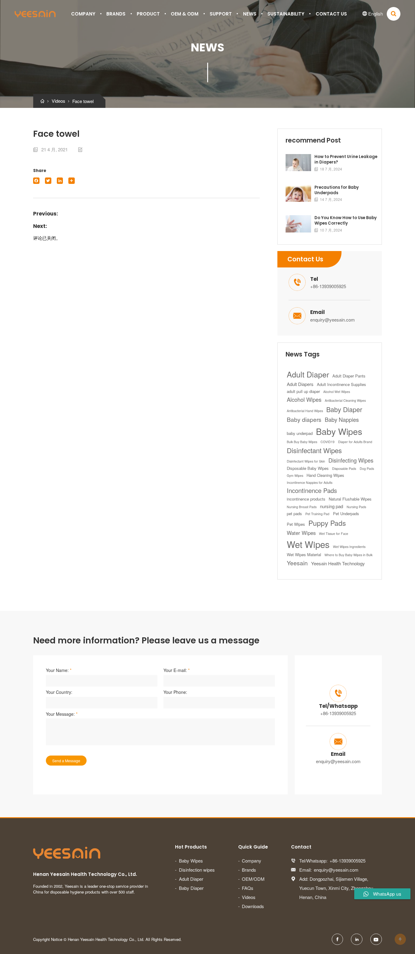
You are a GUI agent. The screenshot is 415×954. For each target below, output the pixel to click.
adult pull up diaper (303, 391)
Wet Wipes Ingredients (349, 546)
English (372, 13)
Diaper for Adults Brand (355, 441)
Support (221, 14)
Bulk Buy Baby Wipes (302, 441)
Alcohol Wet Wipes (336, 391)
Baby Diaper (344, 409)
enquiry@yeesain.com (332, 319)
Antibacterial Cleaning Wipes (345, 400)
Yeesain (297, 563)
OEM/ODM (253, 879)
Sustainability (285, 14)
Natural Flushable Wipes (350, 499)
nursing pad (331, 506)
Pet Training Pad (317, 513)
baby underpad (300, 433)
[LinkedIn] (60, 180)
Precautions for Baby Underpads (336, 190)
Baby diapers (304, 419)
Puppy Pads (327, 523)
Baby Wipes (339, 431)
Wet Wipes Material (304, 554)
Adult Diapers (300, 384)
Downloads (253, 906)
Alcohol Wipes (304, 399)
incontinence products (306, 499)
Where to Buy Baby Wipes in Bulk (348, 555)
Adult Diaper (308, 374)
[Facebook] (36, 180)
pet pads (294, 513)
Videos (249, 897)
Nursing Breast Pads (302, 507)
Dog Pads (367, 468)
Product (148, 14)
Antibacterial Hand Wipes (305, 410)
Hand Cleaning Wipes (325, 475)
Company (83, 14)
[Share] (71, 180)
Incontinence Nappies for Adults (309, 482)
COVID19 (327, 441)
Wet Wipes (308, 544)
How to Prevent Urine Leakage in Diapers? (345, 159)
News (249, 14)
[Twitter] (48, 180)
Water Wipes (301, 532)
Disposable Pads (344, 468)
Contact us (331, 14)
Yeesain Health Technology (338, 563)
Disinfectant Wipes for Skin (306, 461)
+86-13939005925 (328, 286)
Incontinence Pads (312, 490)
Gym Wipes (295, 475)
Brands (115, 14)
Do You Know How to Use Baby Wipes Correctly (345, 220)
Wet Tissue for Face (333, 533)
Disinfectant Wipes (314, 450)
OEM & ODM (184, 14)
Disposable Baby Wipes (308, 468)
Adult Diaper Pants (348, 376)
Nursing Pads (356, 507)
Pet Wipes (296, 524)
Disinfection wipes (197, 869)
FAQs (247, 888)
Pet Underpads (346, 513)
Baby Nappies (342, 419)
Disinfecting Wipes (350, 460)
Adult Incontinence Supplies (341, 384)
